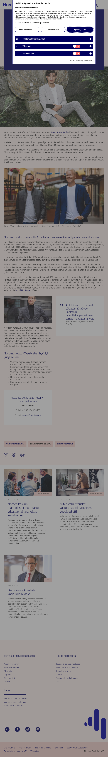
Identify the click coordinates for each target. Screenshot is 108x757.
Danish (17, 8)
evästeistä (26, 23)
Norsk (22, 8)
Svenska (28, 8)
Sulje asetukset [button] (25, 30)
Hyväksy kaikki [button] (80, 30)
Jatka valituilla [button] (53, 30)
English (35, 8)
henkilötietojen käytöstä (41, 23)
